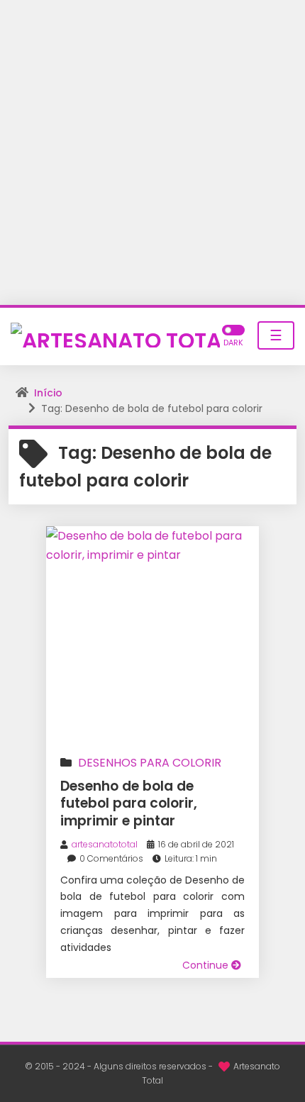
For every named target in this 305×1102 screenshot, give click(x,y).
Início (48, 393)
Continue (206, 965)
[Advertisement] (152, 152)
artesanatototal (105, 844)
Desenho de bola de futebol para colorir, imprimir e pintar (128, 803)
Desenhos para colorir (149, 763)
